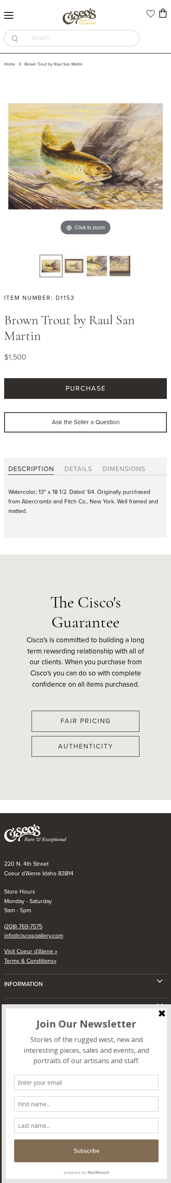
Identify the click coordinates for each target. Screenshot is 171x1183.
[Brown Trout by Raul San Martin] (74, 266)
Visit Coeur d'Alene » (30, 951)
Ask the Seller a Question (86, 422)
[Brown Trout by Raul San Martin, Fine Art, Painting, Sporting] (50, 266)
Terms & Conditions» (30, 961)
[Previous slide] (12, 152)
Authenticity (85, 746)
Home (9, 64)
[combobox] (82, 38)
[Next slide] (158, 152)
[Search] (15, 38)
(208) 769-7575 (23, 926)
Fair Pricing (86, 721)
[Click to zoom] (85, 155)
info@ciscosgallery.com (33, 935)
